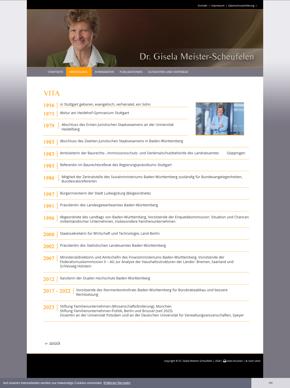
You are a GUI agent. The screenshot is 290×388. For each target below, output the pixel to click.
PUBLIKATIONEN (131, 72)
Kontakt (202, 5)
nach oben (254, 361)
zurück (54, 343)
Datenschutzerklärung (241, 5)
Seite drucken (235, 361)
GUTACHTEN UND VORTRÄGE (168, 72)
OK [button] (271, 382)
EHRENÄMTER (104, 72)
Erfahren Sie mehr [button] (117, 383)
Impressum (218, 5)
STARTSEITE (55, 72)
